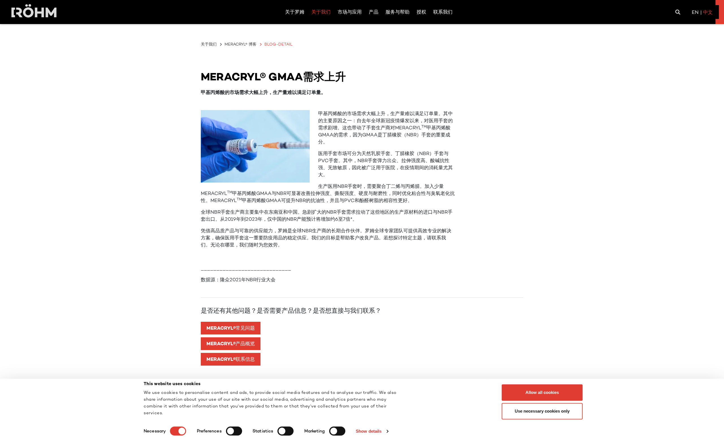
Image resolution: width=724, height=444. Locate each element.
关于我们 (209, 44)
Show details (369, 431)
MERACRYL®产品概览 (230, 343)
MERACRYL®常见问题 (230, 328)
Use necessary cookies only (542, 411)
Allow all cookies (542, 392)
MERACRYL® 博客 (241, 44)
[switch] (234, 431)
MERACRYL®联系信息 (230, 359)
